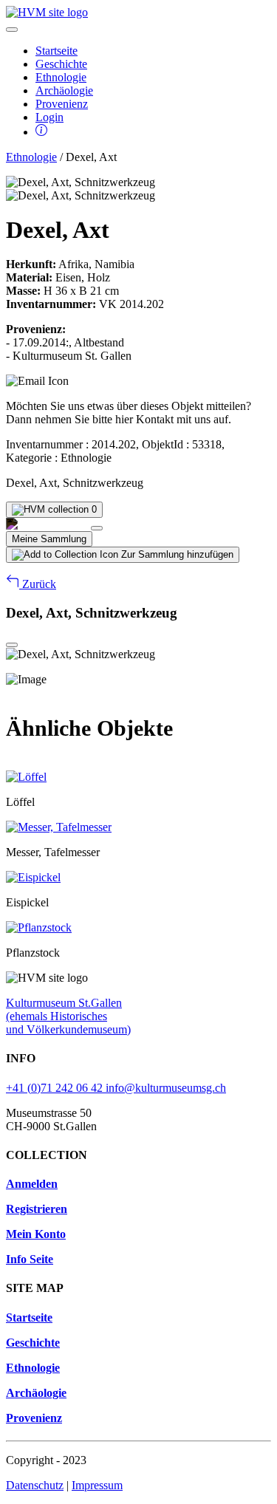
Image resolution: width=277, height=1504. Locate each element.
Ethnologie (60, 77)
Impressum (97, 1485)
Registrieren (36, 1209)
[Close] (97, 528)
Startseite (56, 50)
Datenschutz (35, 1485)
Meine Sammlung (49, 538)
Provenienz (61, 104)
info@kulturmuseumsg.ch (166, 1087)
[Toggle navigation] (12, 29)
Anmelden (32, 1183)
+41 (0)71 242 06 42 (56, 1087)
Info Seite (29, 1259)
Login (49, 117)
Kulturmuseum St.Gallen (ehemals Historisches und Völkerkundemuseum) (68, 1016)
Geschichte (61, 64)
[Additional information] (41, 132)
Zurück (37, 584)
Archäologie (64, 90)
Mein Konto (36, 1234)
